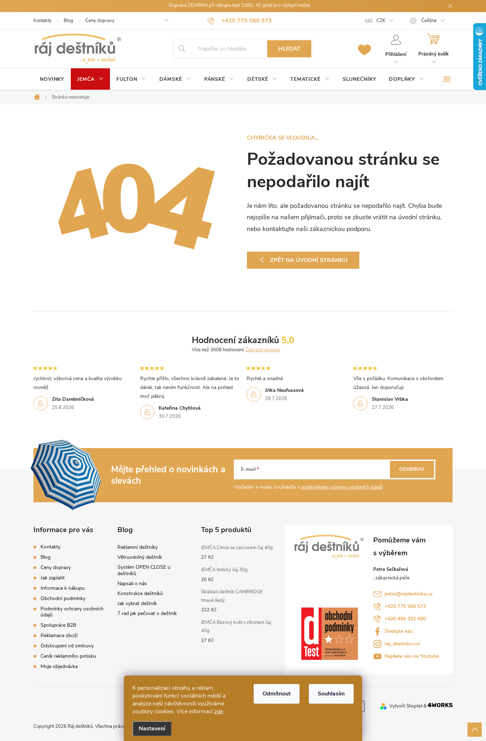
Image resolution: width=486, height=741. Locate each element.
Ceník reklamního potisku (68, 656)
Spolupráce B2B (58, 625)
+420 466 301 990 (405, 618)
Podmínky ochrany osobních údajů (72, 611)
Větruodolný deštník (139, 557)
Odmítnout (277, 694)
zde (218, 711)
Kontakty (42, 20)
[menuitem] (52, 79)
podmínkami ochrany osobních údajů (342, 487)
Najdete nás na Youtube (412, 656)
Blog (68, 20)
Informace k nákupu (63, 588)
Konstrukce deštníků (140, 593)
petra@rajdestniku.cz (409, 593)
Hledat (289, 49)
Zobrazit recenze (262, 350)
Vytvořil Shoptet (405, 706)
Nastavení (152, 728)
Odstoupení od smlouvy (67, 645)
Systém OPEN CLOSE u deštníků (143, 570)
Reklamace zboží (59, 635)
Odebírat (412, 469)
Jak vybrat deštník (137, 603)
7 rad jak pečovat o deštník (147, 613)
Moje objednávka (59, 666)
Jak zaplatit (53, 577)
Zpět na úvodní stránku (309, 260)
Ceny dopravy (100, 20)
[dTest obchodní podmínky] (333, 634)
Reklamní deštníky (137, 547)
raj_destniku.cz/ (402, 643)
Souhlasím (331, 694)
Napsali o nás (132, 583)
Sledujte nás (399, 631)
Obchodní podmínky (63, 598)
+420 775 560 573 (405, 606)
